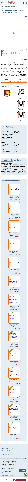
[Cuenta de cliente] (24, 3)
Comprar (21, 480)
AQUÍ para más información (6, 472)
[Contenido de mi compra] (26, 3)
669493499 (6, 454)
